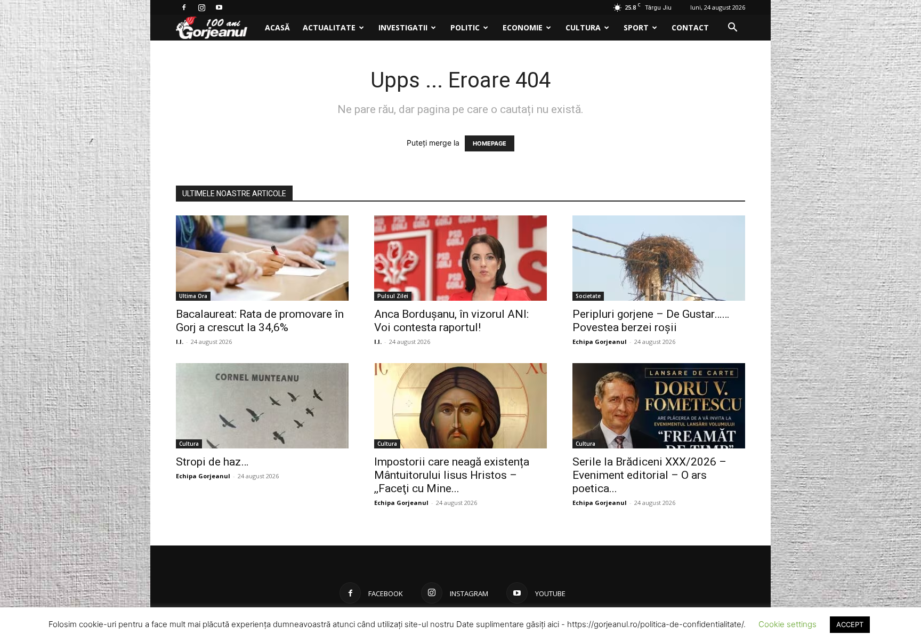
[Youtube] (219, 7)
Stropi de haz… (212, 461)
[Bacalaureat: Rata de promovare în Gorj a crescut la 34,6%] (262, 258)
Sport (636, 27)
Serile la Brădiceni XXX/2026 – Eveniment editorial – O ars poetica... (649, 475)
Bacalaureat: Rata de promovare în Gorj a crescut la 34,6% (260, 321)
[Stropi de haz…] (262, 405)
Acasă (277, 27)
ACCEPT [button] (849, 624)
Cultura (583, 27)
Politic (465, 27)
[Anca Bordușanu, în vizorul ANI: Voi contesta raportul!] (460, 258)
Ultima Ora (193, 296)
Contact (690, 27)
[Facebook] (184, 7)
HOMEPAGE (489, 143)
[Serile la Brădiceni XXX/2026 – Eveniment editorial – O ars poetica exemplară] (658, 405)
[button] (732, 28)
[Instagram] (201, 7)
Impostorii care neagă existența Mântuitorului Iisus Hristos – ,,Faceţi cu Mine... (451, 475)
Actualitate (329, 27)
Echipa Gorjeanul (599, 342)
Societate (588, 296)
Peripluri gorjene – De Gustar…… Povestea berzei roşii (650, 321)
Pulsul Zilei (392, 296)
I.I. (179, 342)
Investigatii (402, 27)
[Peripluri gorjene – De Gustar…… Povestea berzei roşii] (658, 258)
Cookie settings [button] (787, 624)
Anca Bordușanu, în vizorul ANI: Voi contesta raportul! (451, 321)
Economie (523, 27)
